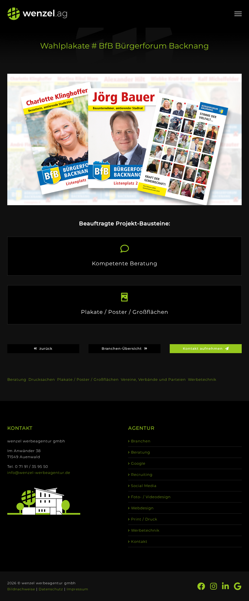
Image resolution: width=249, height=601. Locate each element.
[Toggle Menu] (238, 14)
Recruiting (141, 474)
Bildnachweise (21, 589)
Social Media (144, 485)
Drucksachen (41, 379)
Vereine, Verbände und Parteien (153, 379)
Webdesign (142, 508)
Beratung (16, 379)
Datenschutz (51, 589)
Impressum (77, 589)
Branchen (141, 441)
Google (138, 463)
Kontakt (139, 541)
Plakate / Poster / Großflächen (88, 379)
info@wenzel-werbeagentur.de (38, 472)
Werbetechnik (202, 379)
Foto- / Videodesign (151, 497)
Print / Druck (144, 519)
